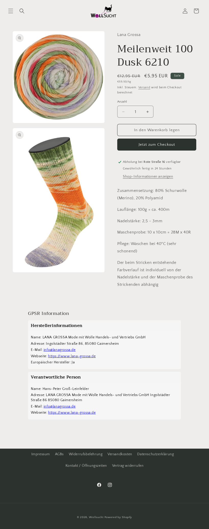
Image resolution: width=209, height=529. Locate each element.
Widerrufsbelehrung (86, 454)
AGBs (59, 454)
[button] (10, 11)
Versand (144, 87)
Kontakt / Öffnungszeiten (86, 466)
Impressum (40, 454)
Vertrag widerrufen (128, 466)
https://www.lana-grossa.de (72, 356)
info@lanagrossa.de (60, 350)
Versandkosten (120, 454)
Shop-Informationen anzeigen (148, 177)
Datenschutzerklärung (155, 454)
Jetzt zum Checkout (157, 144)
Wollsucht (96, 517)
